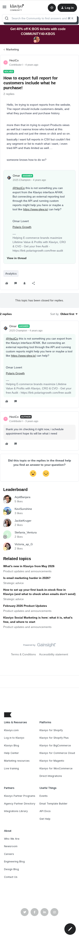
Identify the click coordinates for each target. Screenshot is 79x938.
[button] (4, 8)
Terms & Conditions (23, 654)
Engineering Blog (14, 861)
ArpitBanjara (22, 497)
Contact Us (10, 876)
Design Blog (11, 869)
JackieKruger (23, 520)
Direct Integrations (51, 775)
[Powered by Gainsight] (39, 646)
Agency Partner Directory (19, 803)
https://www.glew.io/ (35, 209)
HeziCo (14, 60)
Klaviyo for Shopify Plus (54, 737)
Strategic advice (13, 583)
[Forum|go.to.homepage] (17, 7)
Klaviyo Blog (11, 745)
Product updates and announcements (27, 571)
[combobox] (39, 18)
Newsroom (10, 846)
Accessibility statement (53, 654)
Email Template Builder (53, 803)
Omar (16, 175)
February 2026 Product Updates (25, 605)
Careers (9, 853)
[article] (39, 364)
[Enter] (6, 18)
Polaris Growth (22, 227)
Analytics (11, 273)
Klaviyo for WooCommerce (56, 768)
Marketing (12, 49)
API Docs (45, 811)
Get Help (45, 818)
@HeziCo (19, 188)
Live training (11, 768)
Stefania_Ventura (26, 532)
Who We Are (11, 838)
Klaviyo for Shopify (51, 730)
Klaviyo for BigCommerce (55, 745)
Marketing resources (17, 760)
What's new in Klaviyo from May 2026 (28, 566)
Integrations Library (16, 811)
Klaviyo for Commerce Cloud (57, 753)
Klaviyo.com (11, 730)
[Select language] (52, 8)
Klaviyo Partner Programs (19, 795)
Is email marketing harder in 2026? (27, 578)
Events (44, 795)
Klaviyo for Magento (52, 760)
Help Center (11, 753)
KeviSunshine (23, 508)
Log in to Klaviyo (14, 737)
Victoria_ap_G (24, 544)
